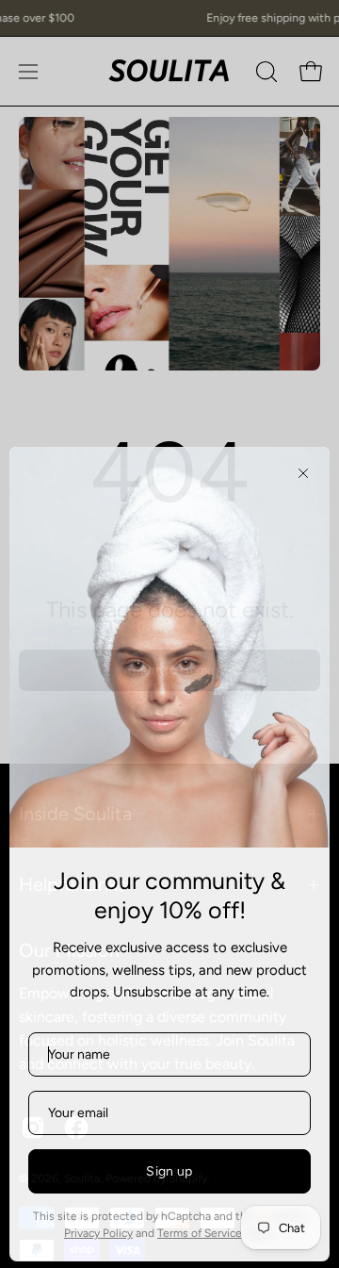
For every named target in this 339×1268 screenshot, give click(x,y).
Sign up (169, 1169)
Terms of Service (199, 1230)
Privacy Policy (98, 1230)
